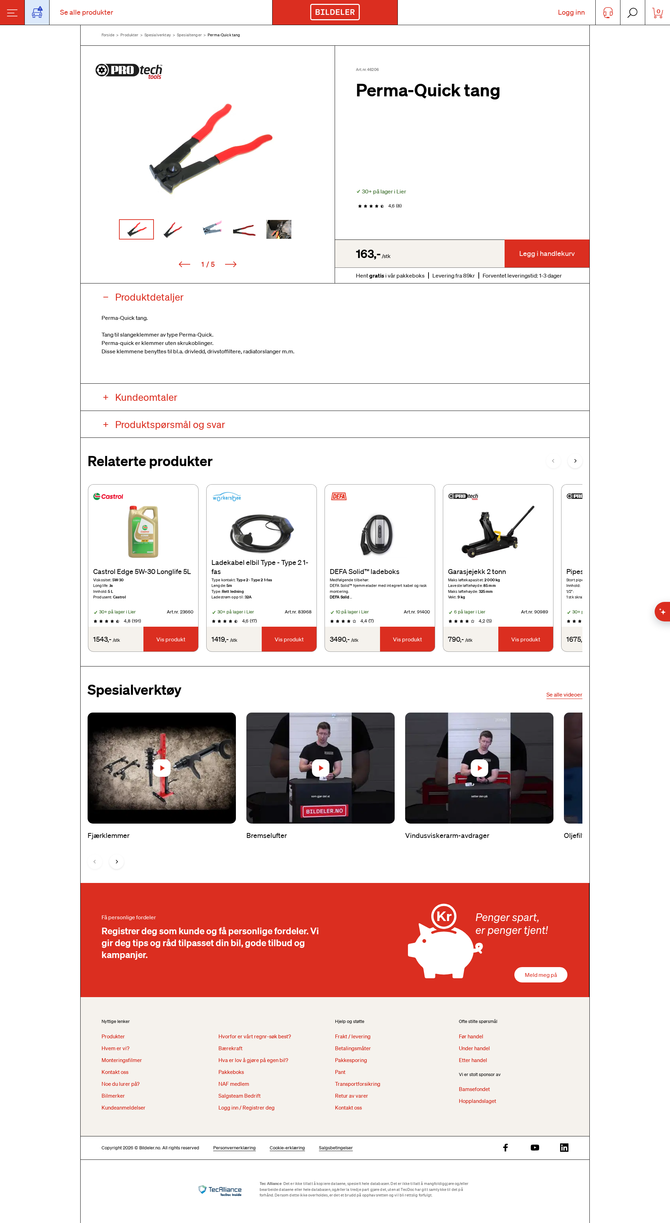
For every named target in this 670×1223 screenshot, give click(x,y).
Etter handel (473, 1059)
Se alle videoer (564, 694)
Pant (340, 1071)
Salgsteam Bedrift (239, 1095)
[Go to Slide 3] (207, 229)
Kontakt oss (115, 1071)
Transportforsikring (357, 1083)
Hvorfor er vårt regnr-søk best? (254, 1036)
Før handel (471, 1036)
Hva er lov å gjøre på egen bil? (253, 1059)
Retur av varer (351, 1095)
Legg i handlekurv (547, 253)
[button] (207, 148)
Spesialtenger (189, 35)
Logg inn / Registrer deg (246, 1107)
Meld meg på (541, 974)
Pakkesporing (351, 1059)
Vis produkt (170, 639)
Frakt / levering (353, 1036)
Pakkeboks (231, 1071)
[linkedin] (564, 1148)
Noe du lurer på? (121, 1083)
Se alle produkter (86, 12)
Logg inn (571, 12)
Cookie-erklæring (287, 1148)
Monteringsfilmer (122, 1059)
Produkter (129, 35)
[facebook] (505, 1148)
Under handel (474, 1048)
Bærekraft (230, 1048)
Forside (108, 35)
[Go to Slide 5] (278, 229)
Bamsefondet (474, 1088)
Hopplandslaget (477, 1100)
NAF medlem (233, 1083)
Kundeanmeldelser (124, 1107)
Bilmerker (113, 1095)
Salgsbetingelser (336, 1148)
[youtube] (535, 1148)
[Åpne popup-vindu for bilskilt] (37, 12)
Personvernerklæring (234, 1148)
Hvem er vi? (115, 1048)
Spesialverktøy (157, 35)
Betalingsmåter (353, 1048)
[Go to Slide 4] (243, 229)
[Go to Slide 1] (136, 229)
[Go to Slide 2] (172, 229)
